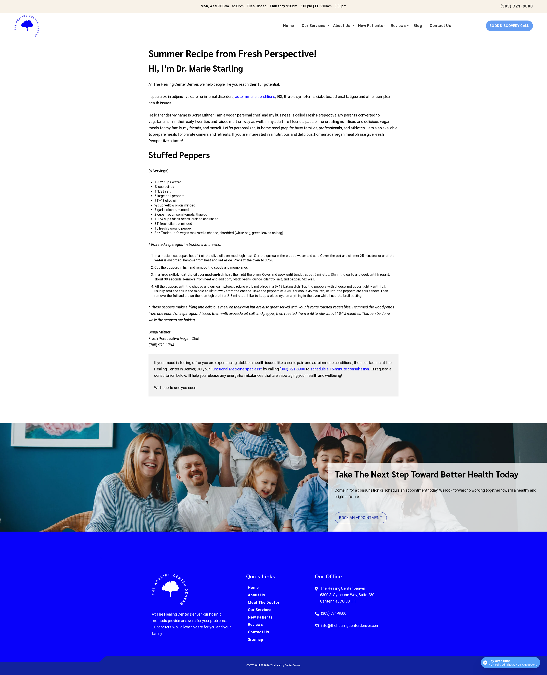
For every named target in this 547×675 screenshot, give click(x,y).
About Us (341, 25)
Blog (417, 25)
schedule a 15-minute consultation (339, 369)
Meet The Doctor (264, 602)
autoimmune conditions (255, 96)
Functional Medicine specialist (236, 369)
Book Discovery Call (509, 26)
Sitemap (255, 639)
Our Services (313, 25)
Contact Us (440, 25)
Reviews (398, 25)
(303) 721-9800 (516, 6)
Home (288, 25)
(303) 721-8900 (292, 369)
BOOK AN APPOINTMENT (360, 517)
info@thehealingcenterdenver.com (350, 625)
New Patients (370, 25)
